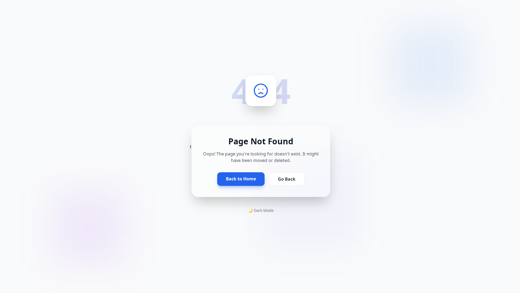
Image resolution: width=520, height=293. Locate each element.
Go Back (286, 179)
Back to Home (241, 179)
